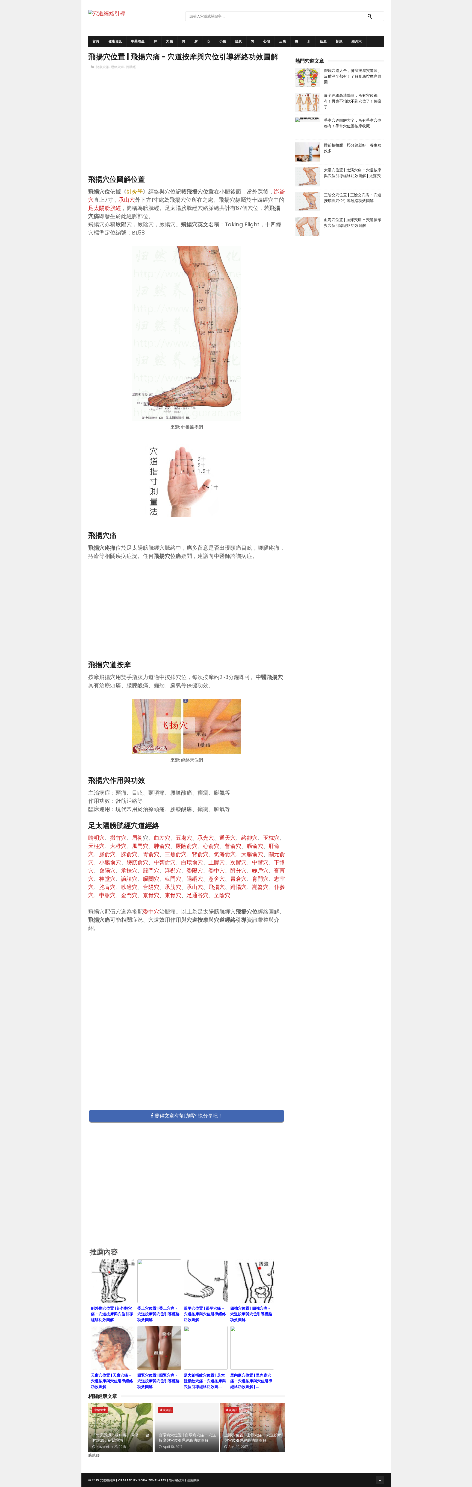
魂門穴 (173, 879)
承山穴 (127, 200)
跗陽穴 (238, 887)
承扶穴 (129, 870)
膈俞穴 (255, 846)
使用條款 (193, 1480)
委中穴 (216, 870)
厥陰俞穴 (186, 846)
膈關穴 (151, 879)
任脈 (323, 41)
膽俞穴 (107, 854)
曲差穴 (162, 838)
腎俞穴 (200, 854)
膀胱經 (131, 67)
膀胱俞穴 (137, 862)
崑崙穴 (260, 887)
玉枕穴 (271, 838)
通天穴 (227, 838)
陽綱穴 (195, 879)
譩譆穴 (129, 879)
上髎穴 (216, 862)
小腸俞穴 (110, 862)
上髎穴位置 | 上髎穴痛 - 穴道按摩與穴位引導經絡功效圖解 (253, 1437)
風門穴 (140, 846)
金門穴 (129, 895)
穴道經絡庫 (108, 1480)
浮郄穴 (173, 870)
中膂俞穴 (165, 862)
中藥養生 (138, 41)
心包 (266, 41)
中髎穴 (260, 862)
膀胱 (238, 41)
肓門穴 (260, 879)
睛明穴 (96, 838)
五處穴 (184, 838)
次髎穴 (238, 862)
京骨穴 (151, 895)
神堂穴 (107, 879)
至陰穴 (222, 895)
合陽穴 (151, 887)
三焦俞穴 (176, 854)
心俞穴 (211, 846)
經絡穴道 (117, 67)
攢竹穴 (118, 838)
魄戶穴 (260, 870)
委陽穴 (195, 870)
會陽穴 (107, 870)
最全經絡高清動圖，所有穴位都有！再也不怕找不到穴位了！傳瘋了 (352, 101)
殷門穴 (151, 870)
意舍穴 (216, 879)
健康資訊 (115, 41)
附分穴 (238, 870)
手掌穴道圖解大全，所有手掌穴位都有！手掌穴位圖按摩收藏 (352, 123)
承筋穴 (173, 887)
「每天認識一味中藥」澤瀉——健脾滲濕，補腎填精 (120, 1437)
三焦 (282, 41)
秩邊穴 (129, 887)
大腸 (169, 41)
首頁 (96, 41)
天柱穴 (96, 846)
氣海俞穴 (225, 854)
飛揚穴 (216, 887)
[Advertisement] (186, 131)
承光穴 (205, 838)
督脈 (339, 41)
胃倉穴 (238, 879)
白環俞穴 (192, 862)
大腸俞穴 (252, 854)
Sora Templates (152, 1480)
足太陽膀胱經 (104, 208)
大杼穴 (118, 846)
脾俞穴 (129, 854)
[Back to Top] (380, 1480)
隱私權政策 (176, 1480)
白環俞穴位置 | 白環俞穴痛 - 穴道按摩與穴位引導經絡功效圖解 (187, 1437)
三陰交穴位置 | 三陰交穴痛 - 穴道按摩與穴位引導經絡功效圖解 (352, 197)
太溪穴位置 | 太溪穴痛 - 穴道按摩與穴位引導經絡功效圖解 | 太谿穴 (352, 172)
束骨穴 (173, 895)
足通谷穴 (197, 895)
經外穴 (357, 41)
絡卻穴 (249, 838)
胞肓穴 (107, 887)
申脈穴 (107, 895)
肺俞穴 (162, 846)
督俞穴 (233, 846)
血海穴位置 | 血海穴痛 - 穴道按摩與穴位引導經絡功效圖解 (352, 222)
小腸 (222, 41)
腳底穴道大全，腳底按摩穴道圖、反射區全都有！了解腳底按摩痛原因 (352, 76)
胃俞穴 (151, 854)
